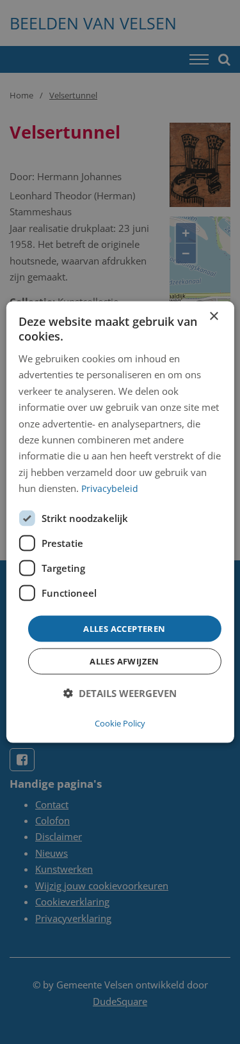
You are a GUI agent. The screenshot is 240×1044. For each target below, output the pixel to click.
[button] (120, 693)
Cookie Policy (120, 722)
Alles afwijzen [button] (124, 661)
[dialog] (120, 522)
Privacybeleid (109, 488)
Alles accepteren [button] (124, 628)
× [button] (213, 316)
